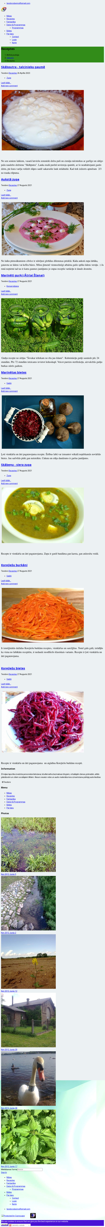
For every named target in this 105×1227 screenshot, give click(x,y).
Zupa (9, 78)
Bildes (9, 31)
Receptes (11, 19)
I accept (4, 1224)
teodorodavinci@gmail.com (18, 3)
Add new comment (9, 86)
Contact (15, 37)
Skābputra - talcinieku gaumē (23, 67)
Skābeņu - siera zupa (16, 465)
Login (14, 40)
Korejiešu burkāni (14, 565)
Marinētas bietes (13, 372)
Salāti (9, 383)
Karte (14, 43)
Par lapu (10, 34)
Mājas (9, 16)
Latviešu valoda (17, 1225)
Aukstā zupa (10, 179)
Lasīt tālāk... (6, 83)
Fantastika (11, 22)
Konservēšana (13, 286)
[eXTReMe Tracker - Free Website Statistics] (33, 1217)
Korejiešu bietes (13, 668)
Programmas (18, 28)
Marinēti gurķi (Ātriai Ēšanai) (22, 275)
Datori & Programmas (16, 25)
